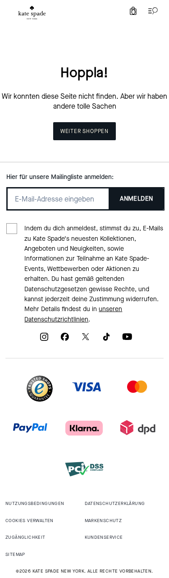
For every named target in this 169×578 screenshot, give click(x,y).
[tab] (32, 13)
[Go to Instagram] (44, 339)
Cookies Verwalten (29, 520)
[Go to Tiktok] (106, 339)
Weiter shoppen (84, 131)
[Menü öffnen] (151, 10)
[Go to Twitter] (85, 339)
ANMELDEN (136, 198)
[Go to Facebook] (64, 339)
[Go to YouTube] (127, 339)
